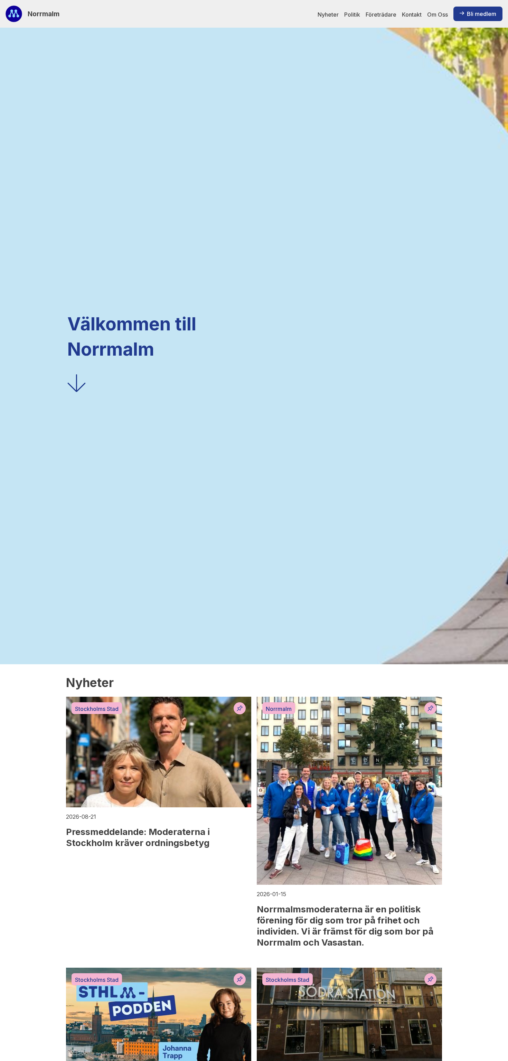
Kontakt (412, 14)
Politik (352, 14)
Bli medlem (481, 13)
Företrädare (381, 14)
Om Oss (437, 14)
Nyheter (328, 14)
